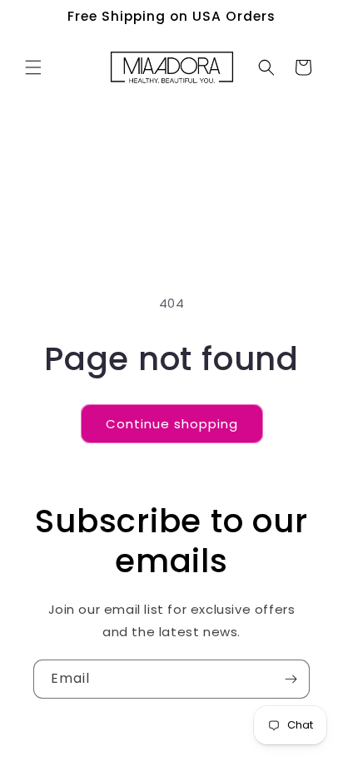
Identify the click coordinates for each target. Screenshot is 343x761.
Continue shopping (172, 423)
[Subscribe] (290, 679)
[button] (33, 67)
